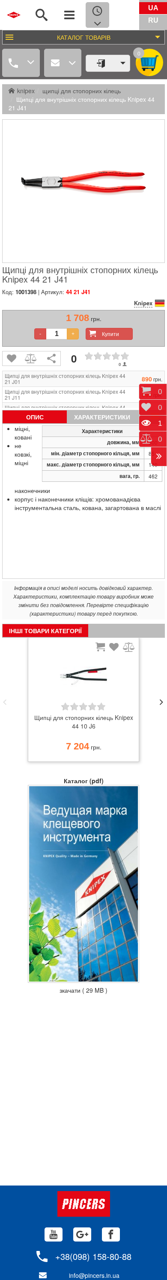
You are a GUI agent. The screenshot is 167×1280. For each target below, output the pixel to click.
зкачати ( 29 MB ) (83, 990)
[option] (83, 702)
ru (153, 20)
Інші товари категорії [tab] (45, 630)
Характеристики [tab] (102, 417)
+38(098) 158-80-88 (93, 1256)
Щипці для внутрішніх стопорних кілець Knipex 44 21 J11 (65, 395)
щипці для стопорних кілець (81, 90)
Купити (110, 333)
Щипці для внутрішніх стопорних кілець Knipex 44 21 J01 (65, 379)
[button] (4, 702)
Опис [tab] (35, 417)
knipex (26, 90)
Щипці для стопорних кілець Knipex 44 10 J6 (83, 721)
